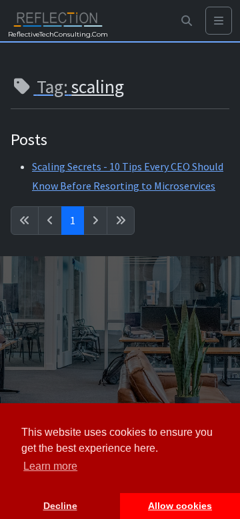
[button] (186, 21)
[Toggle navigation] (218, 21)
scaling (97, 86)
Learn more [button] (50, 466)
